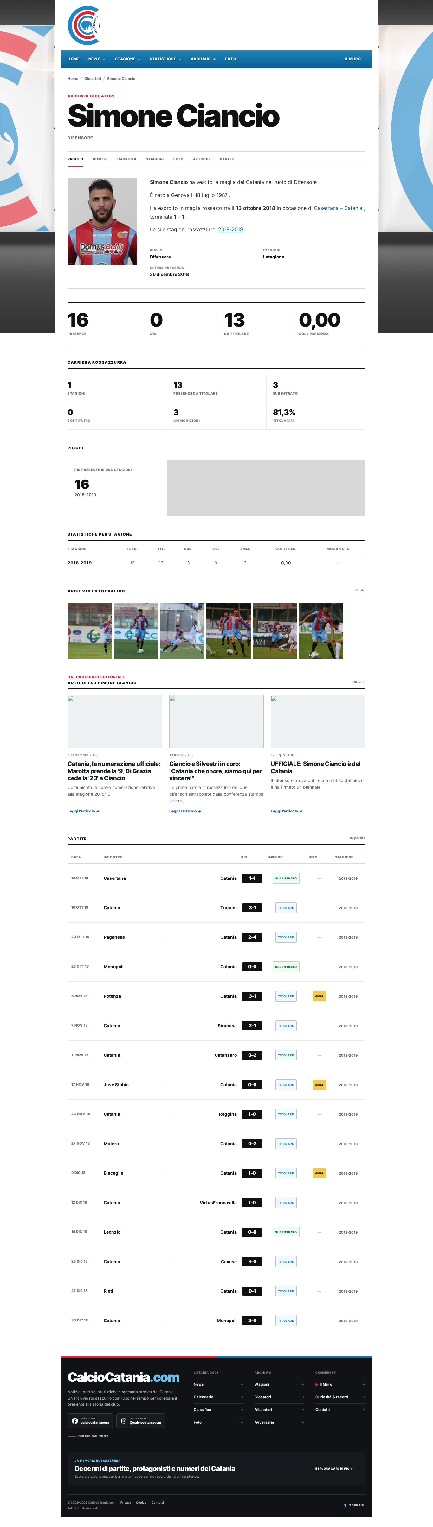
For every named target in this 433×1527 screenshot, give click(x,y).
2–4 (252, 937)
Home (74, 59)
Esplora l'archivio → (334, 1468)
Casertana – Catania (339, 208)
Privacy (125, 1502)
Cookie (141, 1502)
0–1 (252, 1291)
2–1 (252, 1025)
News (94, 59)
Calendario (203, 1397)
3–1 (252, 907)
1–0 (252, 1114)
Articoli (202, 159)
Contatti (322, 1409)
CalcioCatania (123, 1377)
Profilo (75, 159)
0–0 (252, 966)
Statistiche (163, 59)
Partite (228, 159)
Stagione (125, 59)
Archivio (201, 59)
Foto (230, 59)
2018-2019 (230, 229)
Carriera (127, 159)
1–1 (252, 878)
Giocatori (92, 78)
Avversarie (264, 1422)
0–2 (252, 1055)
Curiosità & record (331, 1397)
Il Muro (353, 59)
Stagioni (155, 159)
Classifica (202, 1409)
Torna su (357, 1505)
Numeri (100, 159)
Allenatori (263, 1409)
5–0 (252, 1261)
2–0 (252, 1320)
